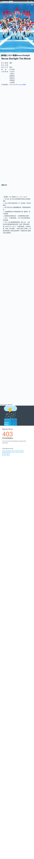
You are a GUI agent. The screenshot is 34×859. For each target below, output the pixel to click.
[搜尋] (28, 1)
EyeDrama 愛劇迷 (7, 1)
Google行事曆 (21, 84)
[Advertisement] (17, 104)
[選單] (31, 1)
